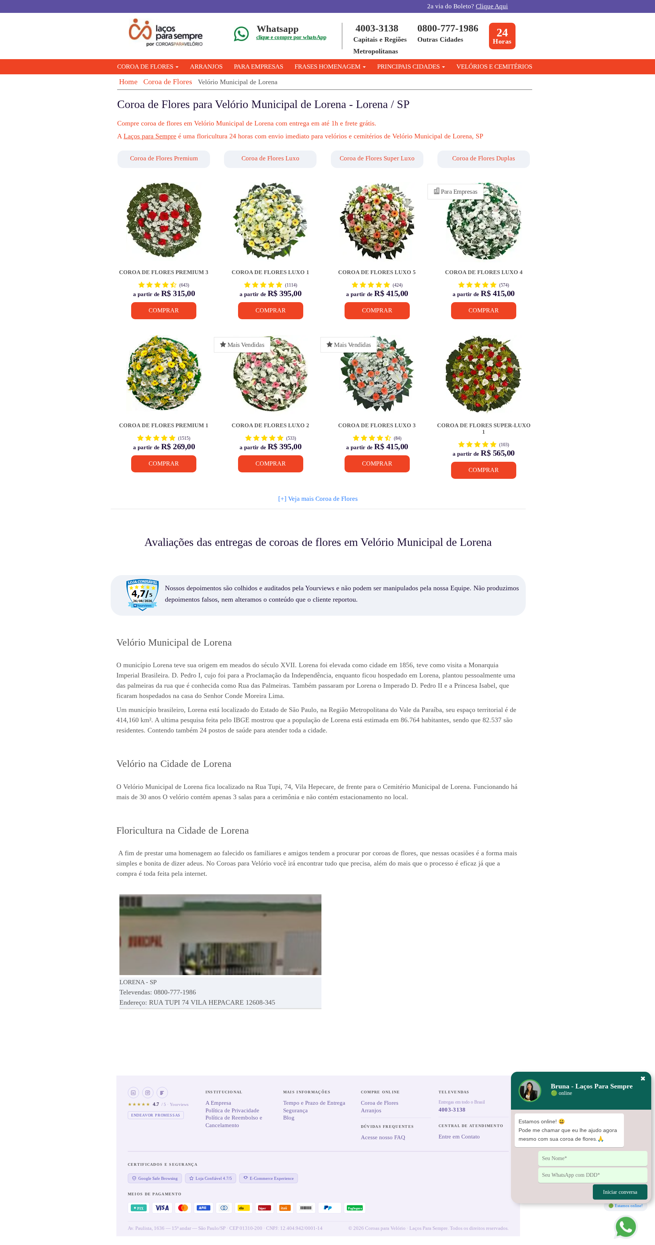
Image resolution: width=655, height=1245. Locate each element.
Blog (289, 1118)
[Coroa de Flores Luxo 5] (377, 226)
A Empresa (218, 1103)
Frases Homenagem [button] (328, 66)
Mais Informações (307, 1092)
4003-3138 (377, 28)
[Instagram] (148, 1092)
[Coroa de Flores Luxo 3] (377, 379)
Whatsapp (278, 29)
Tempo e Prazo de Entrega (314, 1103)
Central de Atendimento (471, 1126)
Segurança (295, 1110)
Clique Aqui (492, 6)
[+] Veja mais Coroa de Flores (318, 498)
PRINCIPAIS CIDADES (409, 66)
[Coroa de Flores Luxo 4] (483, 226)
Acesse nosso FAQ (383, 1137)
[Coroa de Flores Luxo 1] (270, 226)
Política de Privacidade (232, 1110)
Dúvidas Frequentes (387, 1126)
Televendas (454, 1092)
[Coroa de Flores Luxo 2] (270, 379)
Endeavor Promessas (155, 1115)
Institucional (224, 1092)
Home (128, 81)
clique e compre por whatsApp (291, 37)
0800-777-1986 (447, 28)
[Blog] (162, 1092)
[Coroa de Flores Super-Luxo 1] (483, 379)
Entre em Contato (459, 1137)
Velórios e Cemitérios (494, 66)
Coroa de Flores (167, 81)
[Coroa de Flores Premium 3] (164, 226)
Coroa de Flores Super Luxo (377, 158)
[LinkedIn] (133, 1092)
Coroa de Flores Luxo (270, 158)
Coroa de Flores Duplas (483, 158)
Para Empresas (258, 66)
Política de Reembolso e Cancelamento (233, 1121)
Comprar (164, 310)
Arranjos (206, 66)
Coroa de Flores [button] (146, 66)
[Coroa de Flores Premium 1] (164, 379)
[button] (164, 159)
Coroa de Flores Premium (164, 158)
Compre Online (380, 1092)
